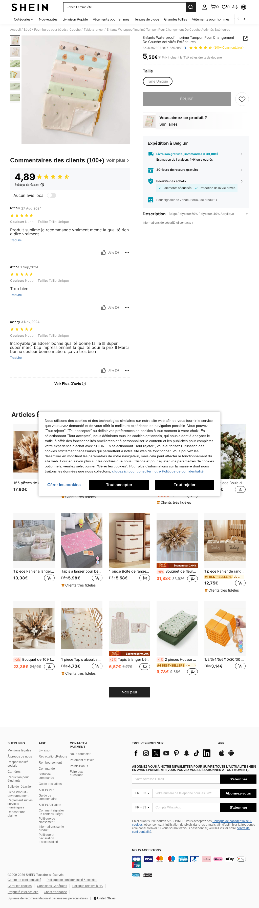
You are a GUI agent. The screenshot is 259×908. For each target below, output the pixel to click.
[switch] (51, 195)
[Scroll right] (244, 19)
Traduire (16, 240)
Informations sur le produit (51, 828)
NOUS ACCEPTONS (146, 850)
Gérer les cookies (20, 886)
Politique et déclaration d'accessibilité (48, 838)
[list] (172, 753)
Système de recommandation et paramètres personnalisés (48, 898)
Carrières (14, 771)
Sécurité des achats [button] (171, 181)
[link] (214, 7)
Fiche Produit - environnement (18, 794)
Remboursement (50, 762)
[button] (235, 7)
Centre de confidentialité (24, 880)
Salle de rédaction (20, 786)
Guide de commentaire (48, 797)
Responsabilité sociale (18, 763)
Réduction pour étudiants (18, 779)
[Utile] (103, 253)
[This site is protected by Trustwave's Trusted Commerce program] (136, 875)
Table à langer (94, 29)
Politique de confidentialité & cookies (72, 880)
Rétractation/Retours (53, 756)
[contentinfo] (194, 862)
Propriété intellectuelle (23, 892)
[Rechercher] (191, 7)
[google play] (231, 755)
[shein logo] (29, 7)
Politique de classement (47, 820)
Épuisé (186, 99)
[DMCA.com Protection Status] (147, 875)
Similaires (168, 124)
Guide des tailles (50, 784)
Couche (75, 29)
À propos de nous (20, 756)
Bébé (27, 29)
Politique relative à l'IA (87, 886)
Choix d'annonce (55, 892)
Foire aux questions (76, 773)
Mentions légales (19, 750)
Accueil (15, 29)
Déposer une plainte (17, 813)
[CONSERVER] (242, 99)
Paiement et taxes (82, 760)
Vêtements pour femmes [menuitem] (111, 19)
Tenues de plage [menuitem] (146, 19)
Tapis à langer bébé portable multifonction (130, 659)
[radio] (157, 81)
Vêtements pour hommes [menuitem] (210, 19)
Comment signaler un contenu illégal (51, 812)
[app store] (221, 755)
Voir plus (129, 692)
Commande (47, 768)
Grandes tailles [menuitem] (175, 19)
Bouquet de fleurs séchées (178, 571)
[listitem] (34, 464)
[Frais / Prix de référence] (159, 57)
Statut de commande (46, 776)
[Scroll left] (238, 19)
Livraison (45, 750)
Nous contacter (80, 754)
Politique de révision (27, 184)
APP (221, 743)
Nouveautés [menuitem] (48, 19)
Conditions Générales (52, 886)
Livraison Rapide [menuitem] (75, 19)
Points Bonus (79, 766)
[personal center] (205, 7)
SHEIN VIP (46, 790)
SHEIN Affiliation (50, 805)
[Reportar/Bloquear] (127, 253)
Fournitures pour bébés (50, 29)
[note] (79, 496)
